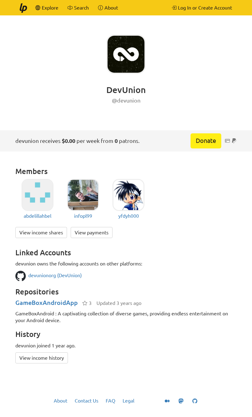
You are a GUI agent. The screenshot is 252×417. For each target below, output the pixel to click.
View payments (91, 232)
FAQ (110, 400)
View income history (41, 358)
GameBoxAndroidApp (46, 302)
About (60, 400)
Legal (128, 400)
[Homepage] (23, 7)
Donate (206, 140)
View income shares (41, 232)
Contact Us (86, 400)
